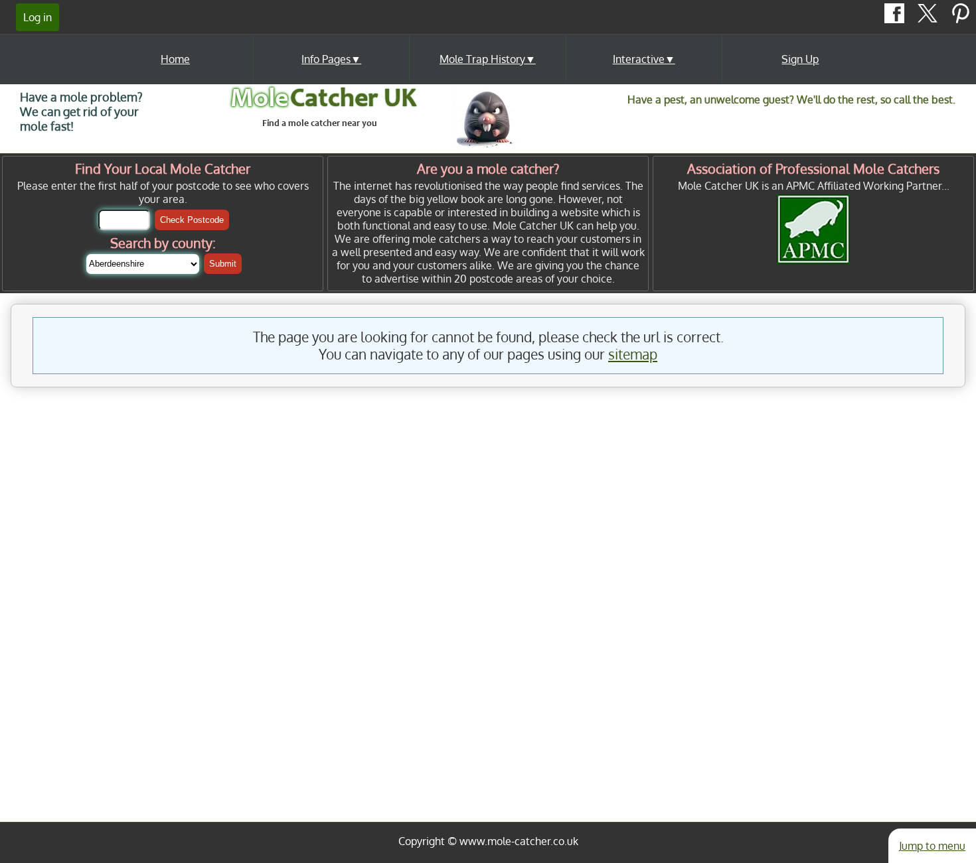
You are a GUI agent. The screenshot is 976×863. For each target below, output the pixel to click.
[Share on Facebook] (895, 19)
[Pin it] (961, 19)
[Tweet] (929, 19)
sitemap (632, 354)
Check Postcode (192, 220)
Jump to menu (932, 845)
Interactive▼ (644, 59)
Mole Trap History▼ (488, 59)
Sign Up (800, 59)
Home (175, 59)
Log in (37, 17)
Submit (222, 264)
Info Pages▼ (331, 59)
